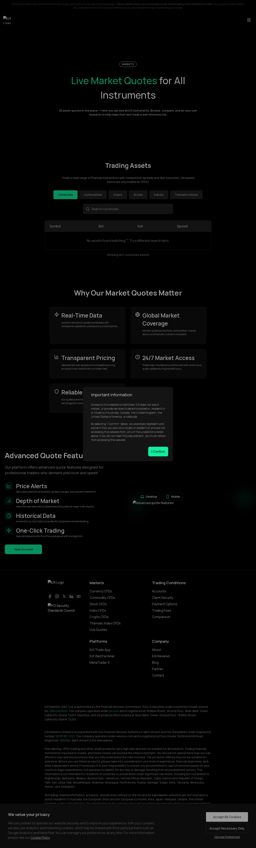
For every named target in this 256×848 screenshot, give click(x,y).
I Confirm (158, 451)
